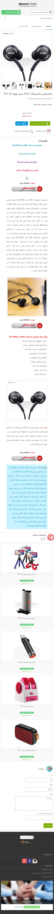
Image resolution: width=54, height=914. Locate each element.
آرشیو (43, 539)
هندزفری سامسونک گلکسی (19, 480)
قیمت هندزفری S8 (23, 492)
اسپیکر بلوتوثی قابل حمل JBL (27, 618)
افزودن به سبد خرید (37, 123)
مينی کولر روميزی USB (27, 706)
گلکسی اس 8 (17, 513)
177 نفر (19, 123)
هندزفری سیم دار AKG (23, 476)
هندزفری (37, 501)
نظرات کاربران (23, 26)
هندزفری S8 (33, 505)
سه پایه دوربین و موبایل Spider (26, 574)
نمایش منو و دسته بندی (40, 12)
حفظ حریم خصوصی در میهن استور (42, 873)
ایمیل (51, 784)
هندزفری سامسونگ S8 (17, 509)
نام (52, 775)
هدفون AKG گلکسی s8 (28, 521)
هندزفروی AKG (41, 517)
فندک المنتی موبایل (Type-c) (26, 662)
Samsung (42, 513)
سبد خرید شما (11, 12)
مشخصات (48, 26)
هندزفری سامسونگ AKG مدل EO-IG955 (23, 467)
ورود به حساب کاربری (32, 907)
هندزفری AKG (28, 501)
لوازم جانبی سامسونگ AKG (28, 496)
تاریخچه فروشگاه (47, 869)
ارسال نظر (48, 825)
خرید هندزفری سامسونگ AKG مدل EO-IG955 (29, 471)
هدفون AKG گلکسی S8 (25, 517)
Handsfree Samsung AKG (35, 484)
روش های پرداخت (47, 876)
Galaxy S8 (33, 513)
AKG (25, 513)
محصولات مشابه (36, 26)
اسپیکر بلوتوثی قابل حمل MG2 (27, 750)
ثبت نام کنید (18, 907)
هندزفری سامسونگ (39, 476)
